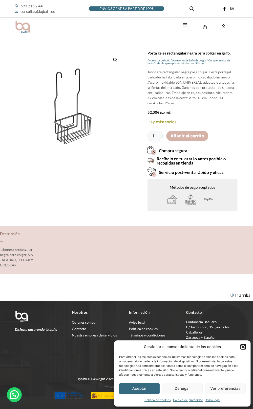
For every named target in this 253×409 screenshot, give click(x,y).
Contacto (79, 329)
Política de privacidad (188, 400)
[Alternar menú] (185, 24)
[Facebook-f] (224, 8)
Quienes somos (83, 322)
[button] (243, 346)
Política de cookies (158, 400)
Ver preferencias (225, 388)
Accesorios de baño (159, 60)
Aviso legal (213, 400)
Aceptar (139, 388)
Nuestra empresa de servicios (94, 335)
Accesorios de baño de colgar (189, 60)
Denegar (182, 388)
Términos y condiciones (147, 335)
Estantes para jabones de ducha (174, 63)
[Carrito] (205, 27)
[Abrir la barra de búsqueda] (191, 8)
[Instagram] (232, 8)
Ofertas (199, 63)
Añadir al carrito (187, 135)
